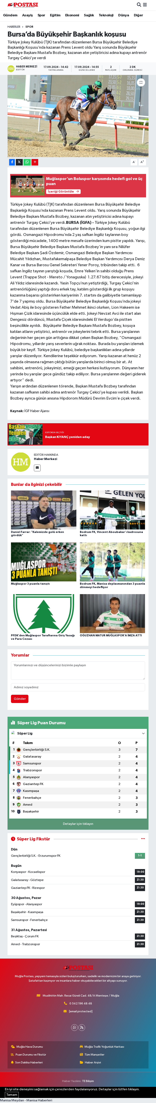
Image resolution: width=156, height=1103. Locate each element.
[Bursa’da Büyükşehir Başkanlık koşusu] (78, 116)
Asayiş (27, 15)
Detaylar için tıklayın (78, 824)
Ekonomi (72, 15)
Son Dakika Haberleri (29, 1062)
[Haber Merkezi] (20, 462)
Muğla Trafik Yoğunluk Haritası (104, 1046)
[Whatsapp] (74, 1027)
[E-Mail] (37, 468)
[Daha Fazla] (34, 162)
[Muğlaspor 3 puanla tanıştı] (43, 561)
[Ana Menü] (145, 5)
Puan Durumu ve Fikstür (31, 1054)
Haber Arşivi (93, 1062)
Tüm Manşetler (94, 1054)
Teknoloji (106, 15)
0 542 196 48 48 (80, 1003)
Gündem (10, 15)
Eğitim (55, 15)
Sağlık (89, 15)
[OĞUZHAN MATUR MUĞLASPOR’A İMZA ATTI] (112, 613)
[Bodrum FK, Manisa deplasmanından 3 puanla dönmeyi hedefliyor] (112, 561)
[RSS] (81, 1027)
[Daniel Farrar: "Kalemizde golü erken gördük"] (43, 510)
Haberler (14, 26)
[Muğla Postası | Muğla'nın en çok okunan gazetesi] (23, 5)
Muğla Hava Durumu (29, 1046)
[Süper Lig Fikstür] (143, 839)
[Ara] (139, 5)
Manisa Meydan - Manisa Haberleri (26, 1100)
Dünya (123, 15)
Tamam (11, 1095)
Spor (41, 15)
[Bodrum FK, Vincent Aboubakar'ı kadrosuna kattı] (112, 510)
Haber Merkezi (45, 459)
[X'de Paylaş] (19, 162)
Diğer (138, 15)
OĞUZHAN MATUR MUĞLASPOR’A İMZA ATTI (111, 635)
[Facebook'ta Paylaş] (12, 162)
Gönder (20, 699)
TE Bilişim (88, 1081)
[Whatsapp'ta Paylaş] (27, 162)
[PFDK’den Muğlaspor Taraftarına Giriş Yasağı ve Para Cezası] (43, 613)
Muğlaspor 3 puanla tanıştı (30, 583)
